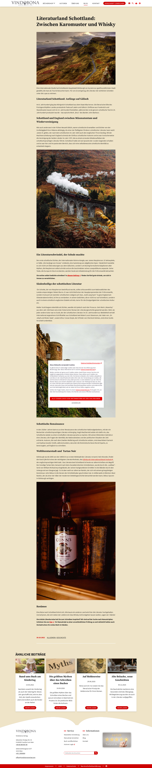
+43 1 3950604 (20, 753)
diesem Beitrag (73, 275)
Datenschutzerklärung (87, 369)
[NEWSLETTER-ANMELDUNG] (129, 3)
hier (51, 622)
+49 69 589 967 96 (21, 745)
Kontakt (85, 741)
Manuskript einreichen (71, 738)
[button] (49, 3)
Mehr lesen (30, 708)
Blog (84, 738)
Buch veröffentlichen (71, 741)
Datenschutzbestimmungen (90, 363)
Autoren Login (68, 744)
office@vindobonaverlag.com (25, 757)
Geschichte (61, 637)
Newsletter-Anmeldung (71, 735)
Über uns (86, 735)
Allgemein (51, 637)
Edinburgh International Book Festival (97, 459)
